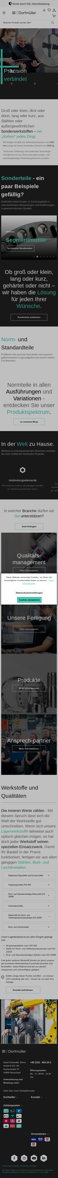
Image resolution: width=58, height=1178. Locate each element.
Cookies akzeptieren (29, 600)
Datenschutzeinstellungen (29, 593)
